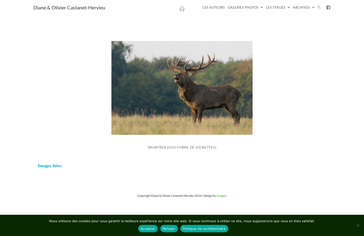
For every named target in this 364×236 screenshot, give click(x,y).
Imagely (221, 195)
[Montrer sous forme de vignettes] (182, 147)
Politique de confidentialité (204, 229)
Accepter (148, 229)
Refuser (169, 229)
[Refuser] (357, 225)
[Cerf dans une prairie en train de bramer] (182, 88)
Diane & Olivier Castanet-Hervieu (69, 7)
